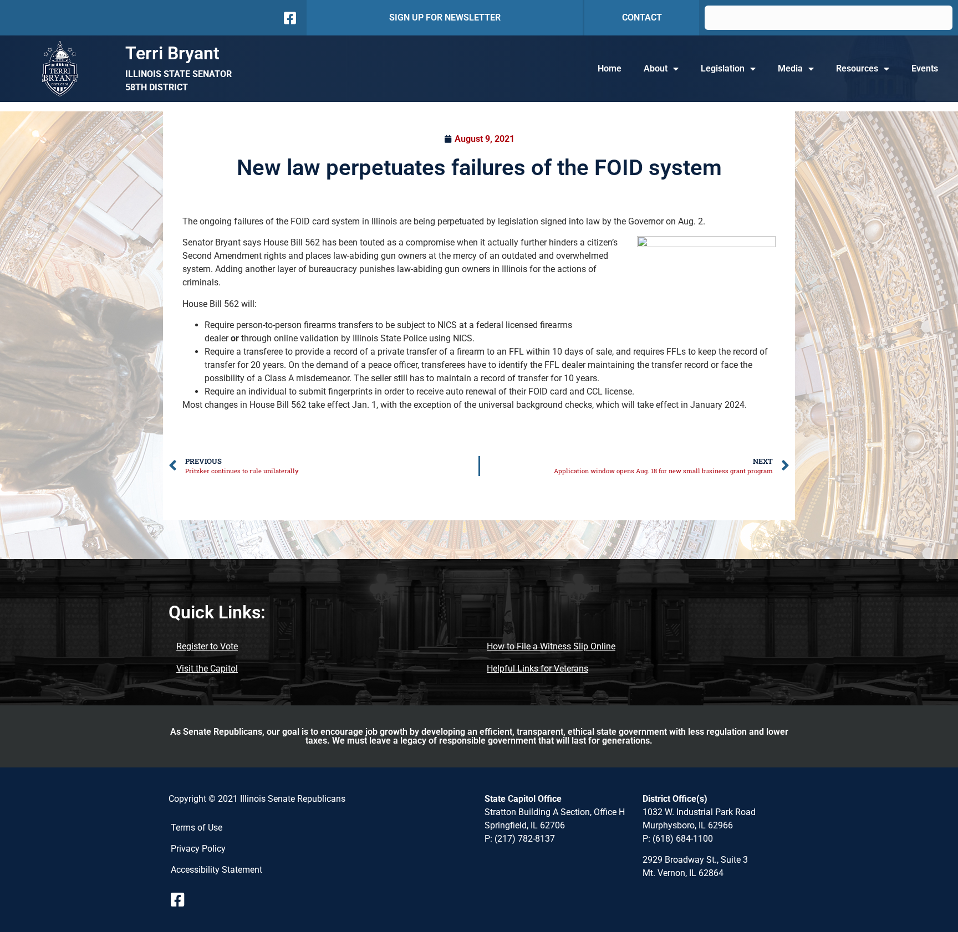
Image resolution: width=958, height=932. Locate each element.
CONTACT (642, 17)
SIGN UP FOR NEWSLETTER (445, 17)
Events (924, 68)
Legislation (723, 68)
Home (609, 68)
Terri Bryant (172, 53)
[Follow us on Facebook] (289, 18)
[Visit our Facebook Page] (182, 900)
